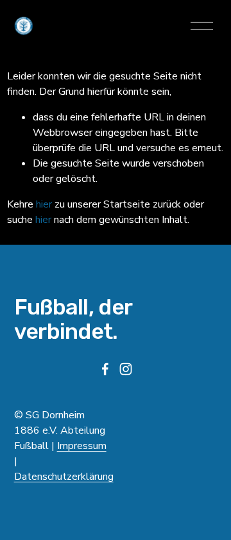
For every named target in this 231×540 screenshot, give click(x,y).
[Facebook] (105, 369)
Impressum (82, 446)
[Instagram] (125, 369)
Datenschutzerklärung (64, 477)
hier (44, 204)
